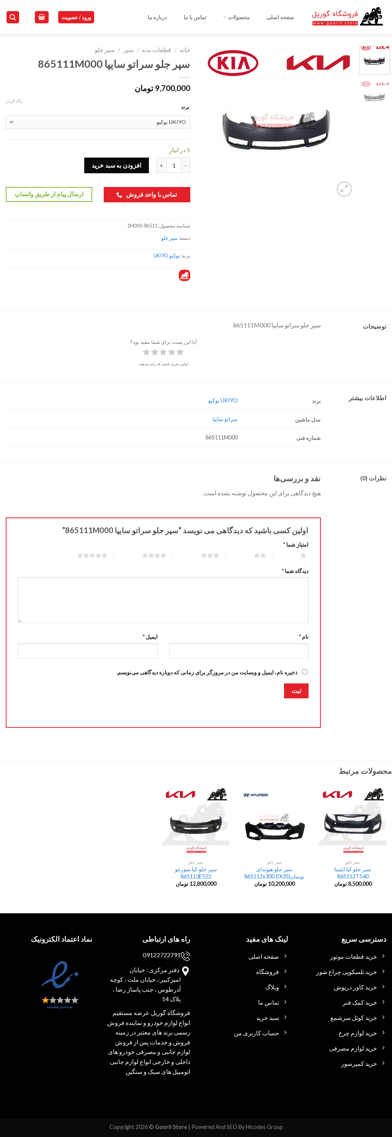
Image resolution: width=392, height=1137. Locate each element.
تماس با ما (195, 17)
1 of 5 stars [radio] (293, 555)
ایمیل (150, 636)
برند (185, 107)
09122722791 (162, 954)
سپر (128, 49)
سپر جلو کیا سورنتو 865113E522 (196, 873)
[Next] (209, 122)
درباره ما (157, 17)
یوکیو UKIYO (167, 255)
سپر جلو (105, 49)
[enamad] (59, 991)
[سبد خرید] (42, 17)
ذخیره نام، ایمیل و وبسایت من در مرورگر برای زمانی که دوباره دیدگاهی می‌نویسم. (206, 672)
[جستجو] (13, 17)
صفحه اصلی (280, 17)
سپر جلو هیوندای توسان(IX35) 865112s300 (274, 873)
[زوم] (344, 189)
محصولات (239, 17)
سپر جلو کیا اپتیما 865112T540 (352, 873)
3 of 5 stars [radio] (200, 555)
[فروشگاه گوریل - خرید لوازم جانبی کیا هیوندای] (348, 17)
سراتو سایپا (225, 419)
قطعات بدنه (156, 49)
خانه (185, 49)
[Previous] (341, 122)
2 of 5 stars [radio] (250, 555)
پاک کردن (14, 100)
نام (304, 636)
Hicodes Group (264, 1127)
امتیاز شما (296, 544)
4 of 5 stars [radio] (145, 555)
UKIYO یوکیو (223, 400)
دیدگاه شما (295, 571)
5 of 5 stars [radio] (83, 555)
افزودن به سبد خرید (116, 165)
